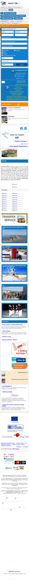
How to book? (18, 87)
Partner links (4, 10)
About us (3, 7)
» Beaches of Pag (6, 336)
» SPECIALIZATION (7, 392)
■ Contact (25, 446)
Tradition (12, 21)
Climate (3, 23)
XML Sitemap (16, 449)
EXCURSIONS (21, 15)
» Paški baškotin (6, 331)
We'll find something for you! (21, 84)
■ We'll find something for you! (8, 443)
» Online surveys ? (20, 141)
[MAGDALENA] (4, 123)
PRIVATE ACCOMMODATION (8, 15)
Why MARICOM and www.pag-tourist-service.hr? (16, 99)
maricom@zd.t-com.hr (21, 82)
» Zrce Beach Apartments (18, 146)
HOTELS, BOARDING (10, 13)
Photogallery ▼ (15, 23)
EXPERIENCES (18, 18)
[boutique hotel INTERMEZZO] (4, 114)
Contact (9, 7)
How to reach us (17, 7)
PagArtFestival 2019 (22, 372)
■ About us (19, 446)
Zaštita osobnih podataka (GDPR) (17, 91)
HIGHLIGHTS (6, 104)
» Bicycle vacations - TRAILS (9, 339)
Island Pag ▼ (4, 21)
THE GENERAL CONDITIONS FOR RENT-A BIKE (16, 98)
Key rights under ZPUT (16, 94)
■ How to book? (20, 443)
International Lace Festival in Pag (19, 379)
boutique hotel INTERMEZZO (14, 107)
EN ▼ (10, 10)
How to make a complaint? (16, 93)
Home (3, 25)
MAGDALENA (11, 116)
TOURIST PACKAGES (6, 18)
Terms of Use (18, 90)
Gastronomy (19, 21)
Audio (8, 23)
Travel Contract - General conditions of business (17, 96)
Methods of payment (18, 88)
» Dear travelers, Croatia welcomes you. (12, 324)
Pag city (7, 25)
